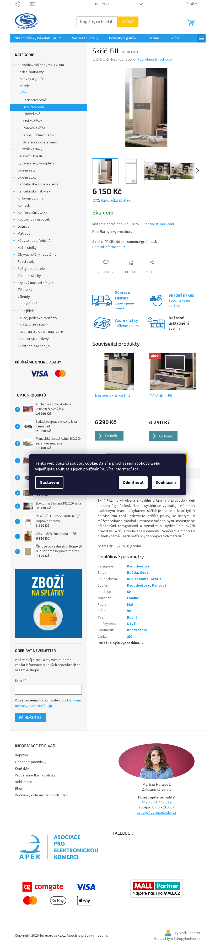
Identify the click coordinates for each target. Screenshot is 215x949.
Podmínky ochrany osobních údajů (41, 795)
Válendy (24, 296)
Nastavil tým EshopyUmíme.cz (177, 938)
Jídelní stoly (27, 177)
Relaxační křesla (30, 156)
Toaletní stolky (29, 275)
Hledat (127, 21)
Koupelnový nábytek (34, 219)
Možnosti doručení (159, 224)
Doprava (102, 4)
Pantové (159, 585)
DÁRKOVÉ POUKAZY (33, 325)
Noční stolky (27, 247)
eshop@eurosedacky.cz (156, 812)
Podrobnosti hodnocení (155, 59)
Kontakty (22, 768)
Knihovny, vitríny (30, 198)
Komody (24, 205)
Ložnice (24, 226)
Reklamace (23, 782)
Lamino (133, 598)
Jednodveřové (34, 100)
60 (129, 591)
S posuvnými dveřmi (39, 135)
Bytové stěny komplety (36, 163)
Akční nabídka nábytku (35, 346)
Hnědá (132, 572)
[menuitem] (38, 38)
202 (129, 636)
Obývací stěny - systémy (37, 254)
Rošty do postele (31, 268)
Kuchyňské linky (30, 149)
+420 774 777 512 (156, 802)
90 (129, 611)
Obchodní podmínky (30, 762)
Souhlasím (166, 482)
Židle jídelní (26, 311)
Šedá (144, 572)
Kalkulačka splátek (116, 200)
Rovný (132, 617)
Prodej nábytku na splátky (35, 775)
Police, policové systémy (37, 318)
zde (135, 469)
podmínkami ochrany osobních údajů (48, 703)
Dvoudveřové (33, 107)
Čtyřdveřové (33, 121)
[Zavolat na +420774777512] (22, 4)
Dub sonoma (137, 579)
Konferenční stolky (32, 212)
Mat (130, 604)
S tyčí (131, 623)
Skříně (23, 93)
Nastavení (49, 482)
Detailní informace (106, 247)
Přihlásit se (30, 717)
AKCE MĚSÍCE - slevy (33, 339)
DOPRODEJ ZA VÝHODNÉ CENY (41, 332)
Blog (18, 788)
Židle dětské (27, 304)
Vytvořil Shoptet (187, 933)
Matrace (24, 233)
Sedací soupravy (31, 72)
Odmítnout (133, 482)
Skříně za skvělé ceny (40, 142)
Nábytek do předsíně (34, 240)
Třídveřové (31, 114)
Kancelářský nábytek (34, 191)
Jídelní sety (27, 170)
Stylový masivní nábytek (37, 283)
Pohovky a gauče (31, 79)
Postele (24, 86)
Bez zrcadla (137, 630)
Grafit (155, 579)
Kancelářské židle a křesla (38, 184)
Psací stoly (26, 261)
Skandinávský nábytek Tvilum (41, 65)
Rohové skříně (34, 128)
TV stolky (25, 289)
